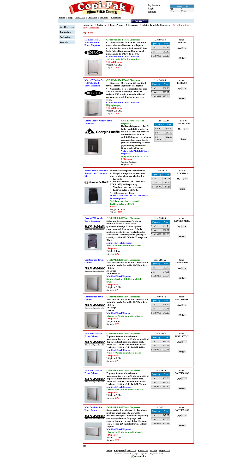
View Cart (80, 17)
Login (151, 8)
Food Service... (67, 27)
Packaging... (66, 37)
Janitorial (101, 25)
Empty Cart (164, 450)
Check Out (143, 450)
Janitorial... (65, 32)
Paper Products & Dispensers (124, 25)
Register (152, 11)
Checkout (92, 17)
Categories (88, 25)
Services (104, 17)
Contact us (116, 17)
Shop (70, 17)
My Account (154, 5)
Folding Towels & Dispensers (156, 25)
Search (153, 450)
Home (62, 17)
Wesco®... (64, 42)
